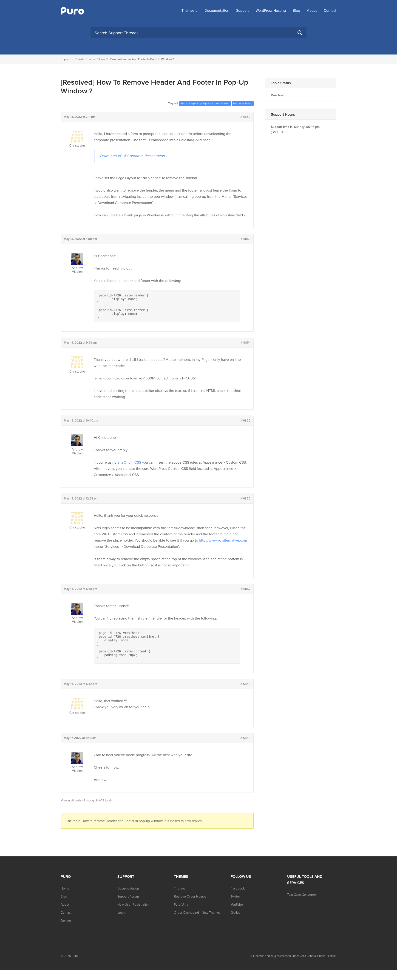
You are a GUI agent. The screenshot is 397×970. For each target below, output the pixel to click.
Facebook (238, 888)
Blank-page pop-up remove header (205, 103)
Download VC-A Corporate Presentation (132, 156)
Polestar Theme (85, 59)
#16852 (245, 117)
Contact (330, 10)
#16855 (245, 420)
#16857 (245, 589)
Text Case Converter (301, 895)
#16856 (245, 498)
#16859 (245, 684)
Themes (187, 10)
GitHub (236, 913)
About (312, 10)
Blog (296, 10)
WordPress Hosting (271, 10)
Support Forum (128, 896)
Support (242, 10)
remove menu (242, 103)
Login (121, 913)
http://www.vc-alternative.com (223, 540)
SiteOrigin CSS (129, 462)
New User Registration (133, 905)
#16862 (245, 738)
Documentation (216, 10)
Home (65, 888)
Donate (66, 921)
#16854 (245, 342)
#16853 (245, 239)
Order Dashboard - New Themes (197, 913)
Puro (75, 956)
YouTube (237, 905)
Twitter (235, 896)
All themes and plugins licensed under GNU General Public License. (293, 956)
